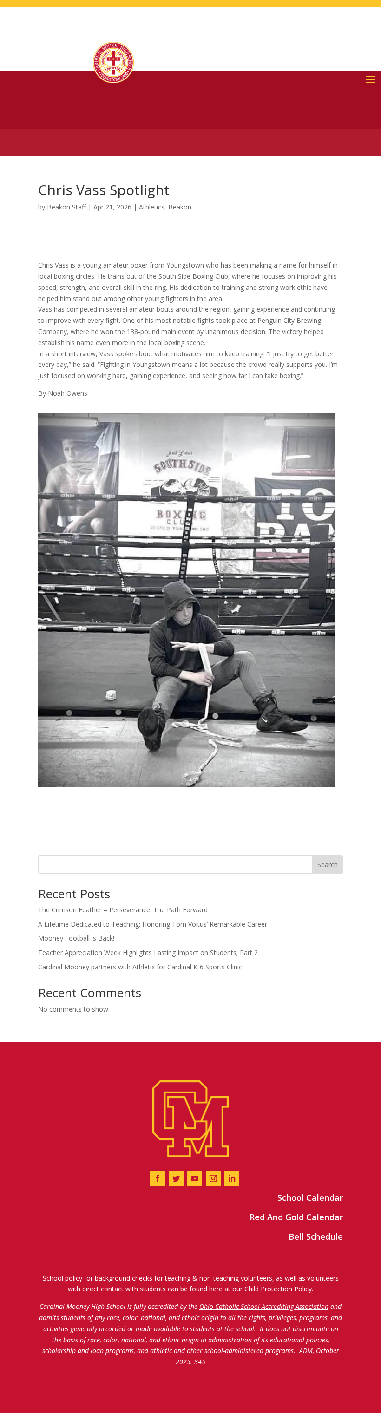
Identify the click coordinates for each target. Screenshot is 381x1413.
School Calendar (310, 1197)
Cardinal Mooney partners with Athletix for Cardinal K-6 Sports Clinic (140, 966)
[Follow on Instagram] (213, 1178)
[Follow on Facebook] (157, 1178)
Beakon (179, 207)
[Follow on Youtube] (194, 1178)
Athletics (151, 207)
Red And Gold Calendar (296, 1217)
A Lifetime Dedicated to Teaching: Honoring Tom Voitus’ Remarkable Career (152, 924)
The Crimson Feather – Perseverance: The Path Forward (123, 909)
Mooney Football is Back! (76, 938)
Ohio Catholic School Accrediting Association (263, 1306)
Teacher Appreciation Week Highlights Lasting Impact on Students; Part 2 (148, 952)
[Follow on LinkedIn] (231, 1178)
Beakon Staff (66, 207)
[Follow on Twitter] (176, 1178)
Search (327, 864)
